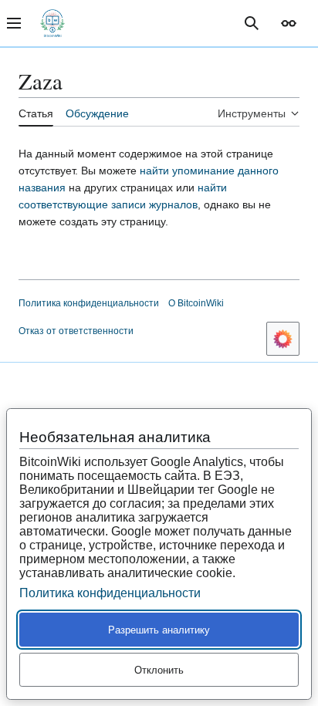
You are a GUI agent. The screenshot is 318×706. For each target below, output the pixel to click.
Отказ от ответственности (76, 331)
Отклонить (159, 670)
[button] (289, 23)
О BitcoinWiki (196, 303)
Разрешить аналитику (159, 630)
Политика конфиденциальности (89, 303)
